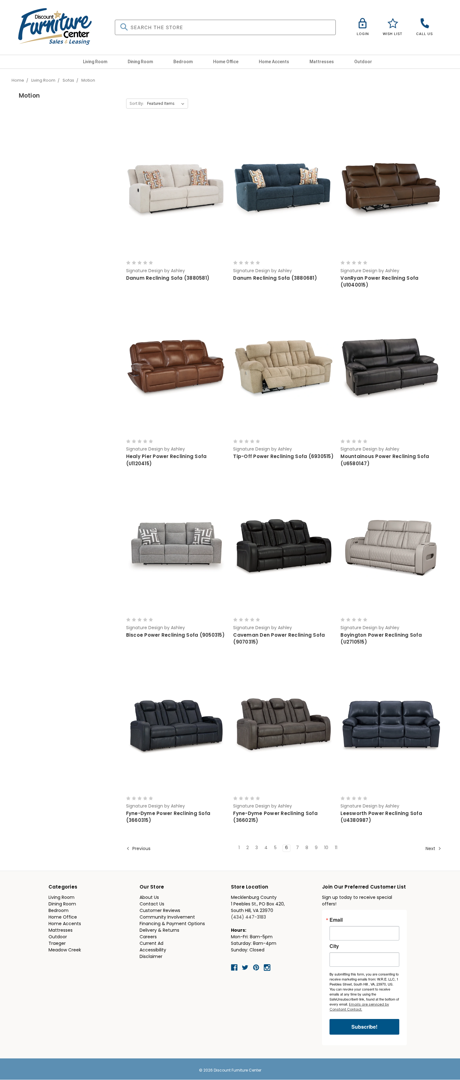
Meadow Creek (65, 950)
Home (18, 81)
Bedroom (183, 61)
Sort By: (137, 103)
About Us (149, 897)
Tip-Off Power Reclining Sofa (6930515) (283, 457)
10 (326, 848)
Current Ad (151, 943)
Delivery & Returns (159, 930)
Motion (88, 81)
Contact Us (152, 904)
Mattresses (322, 61)
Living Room (95, 61)
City (334, 946)
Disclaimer (151, 957)
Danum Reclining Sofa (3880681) (275, 278)
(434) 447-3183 (248, 917)
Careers (148, 937)
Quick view (176, 184)
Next (431, 849)
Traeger (57, 943)
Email (336, 919)
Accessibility (153, 950)
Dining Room (141, 61)
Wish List (392, 34)
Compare (174, 196)
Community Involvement (167, 917)
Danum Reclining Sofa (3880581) (168, 278)
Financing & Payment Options (172, 924)
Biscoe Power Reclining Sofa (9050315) (175, 635)
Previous (141, 849)
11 (336, 848)
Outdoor (363, 61)
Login (363, 34)
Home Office (226, 61)
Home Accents (274, 61)
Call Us (424, 34)
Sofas (68, 81)
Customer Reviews (160, 911)
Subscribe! (364, 1026)
